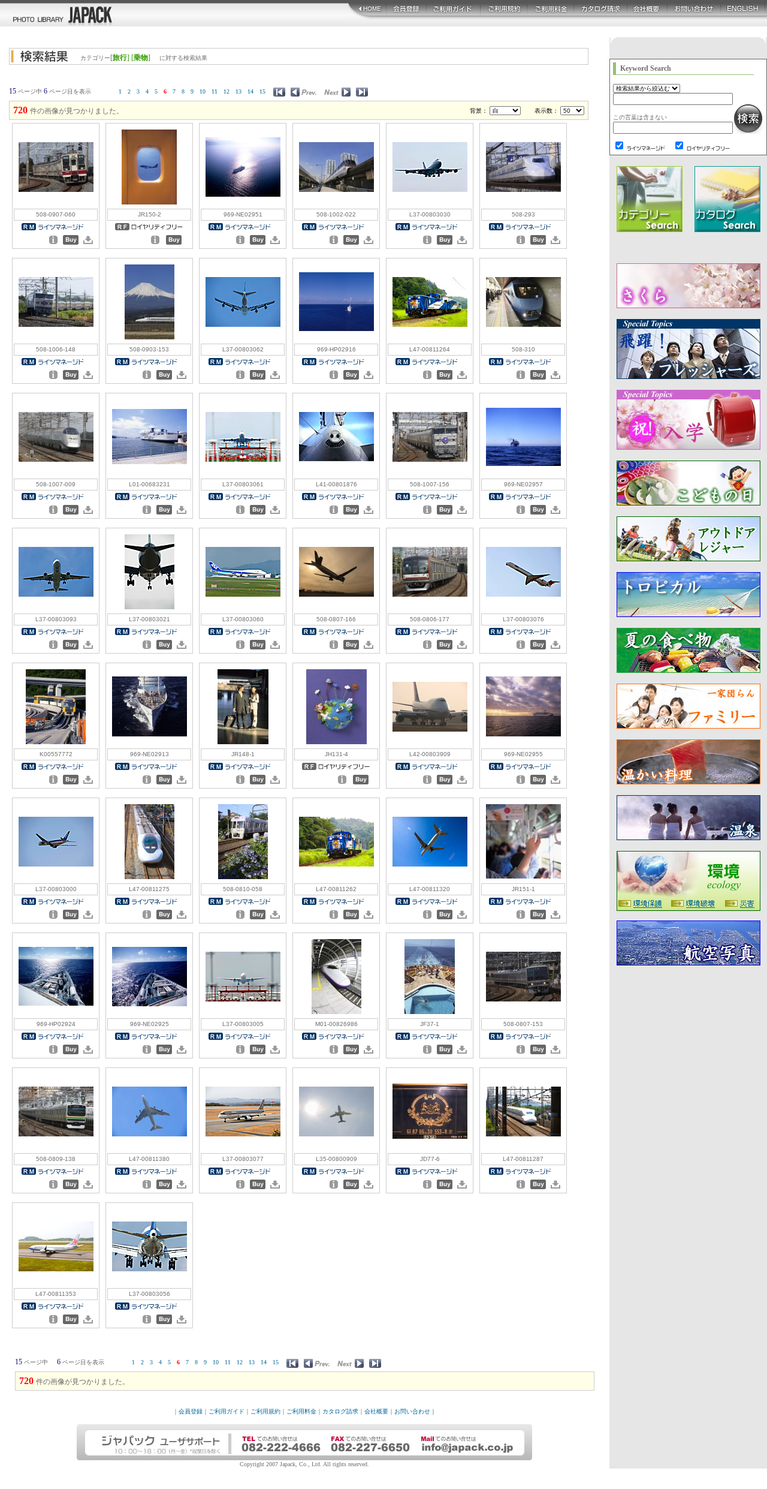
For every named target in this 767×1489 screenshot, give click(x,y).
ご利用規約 (265, 1411)
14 (250, 91)
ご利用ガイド (226, 1411)
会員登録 (191, 1411)
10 (203, 91)
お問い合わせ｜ (415, 1411)
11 (215, 91)
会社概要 (376, 1411)
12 (227, 91)
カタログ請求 (340, 1411)
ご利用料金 (301, 1411)
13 (238, 91)
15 (262, 91)
